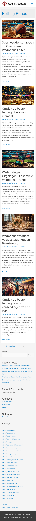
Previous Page (10, 346)
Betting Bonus (6, 53)
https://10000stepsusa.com (10, 492)
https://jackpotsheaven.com (10, 471)
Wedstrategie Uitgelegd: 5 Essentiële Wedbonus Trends (17, 175)
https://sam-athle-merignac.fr (11, 448)
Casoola (4, 504)
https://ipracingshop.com (9, 483)
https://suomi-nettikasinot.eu (11, 439)
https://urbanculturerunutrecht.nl (12, 451)
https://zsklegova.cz (8, 430)
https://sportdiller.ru (8, 495)
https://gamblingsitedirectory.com (12, 460)
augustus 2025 (6, 404)
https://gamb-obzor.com (9, 463)
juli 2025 (4, 407)
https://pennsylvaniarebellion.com (12, 486)
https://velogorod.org (8, 489)
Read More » (6, 81)
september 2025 (7, 401)
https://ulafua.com (7, 480)
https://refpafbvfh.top (8, 433)
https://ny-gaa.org (7, 442)
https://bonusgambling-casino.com (13, 454)
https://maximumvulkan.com (11, 474)
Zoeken (4, 351)
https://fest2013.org (8, 498)
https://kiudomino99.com (10, 465)
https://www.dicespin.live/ (10, 507)
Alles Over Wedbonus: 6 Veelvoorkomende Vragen (17, 377)
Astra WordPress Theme (25, 517)
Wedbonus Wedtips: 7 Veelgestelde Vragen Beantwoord (16, 239)
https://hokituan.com (8, 468)
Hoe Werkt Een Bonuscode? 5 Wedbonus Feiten (16, 368)
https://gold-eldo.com (8, 457)
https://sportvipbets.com (9, 436)
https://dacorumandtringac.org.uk (12, 445)
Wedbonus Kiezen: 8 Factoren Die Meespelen (16, 365)
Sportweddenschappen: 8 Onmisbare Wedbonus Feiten (18, 46)
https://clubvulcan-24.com (10, 477)
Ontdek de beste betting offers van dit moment (16, 112)
